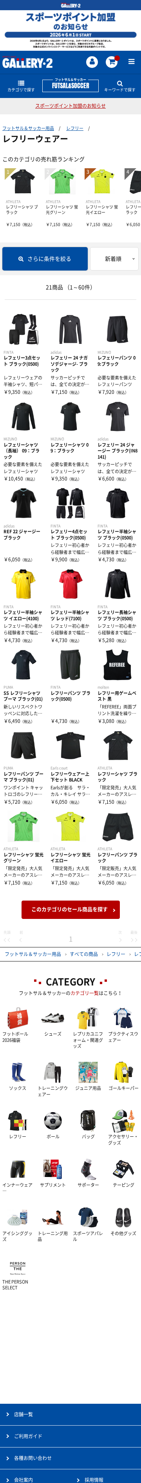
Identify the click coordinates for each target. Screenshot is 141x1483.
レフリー (74, 128)
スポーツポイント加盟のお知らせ (70, 105)
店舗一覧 (23, 1414)
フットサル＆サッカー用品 (28, 128)
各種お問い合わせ (33, 1458)
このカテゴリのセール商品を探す (69, 909)
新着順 (113, 259)
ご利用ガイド (28, 1436)
